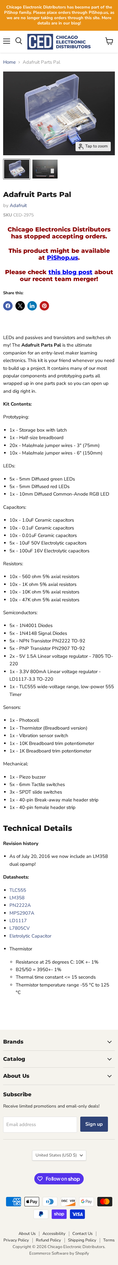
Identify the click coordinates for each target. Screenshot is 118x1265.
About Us (27, 1233)
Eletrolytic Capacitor (30, 936)
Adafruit (18, 205)
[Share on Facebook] (8, 306)
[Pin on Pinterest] (44, 306)
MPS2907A (21, 913)
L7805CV (19, 928)
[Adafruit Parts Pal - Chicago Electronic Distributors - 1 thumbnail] (16, 169)
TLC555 (17, 890)
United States (56, 1155)
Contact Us (82, 1233)
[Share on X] (20, 306)
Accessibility (53, 1233)
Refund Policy (48, 1240)
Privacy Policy (16, 1240)
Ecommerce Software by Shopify (59, 1253)
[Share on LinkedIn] (32, 306)
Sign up (94, 1124)
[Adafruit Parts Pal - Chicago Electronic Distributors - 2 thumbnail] (45, 169)
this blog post (70, 272)
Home (9, 62)
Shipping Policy (82, 1240)
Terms (109, 1240)
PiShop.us (62, 257)
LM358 (17, 898)
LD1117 (18, 920)
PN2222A (20, 905)
